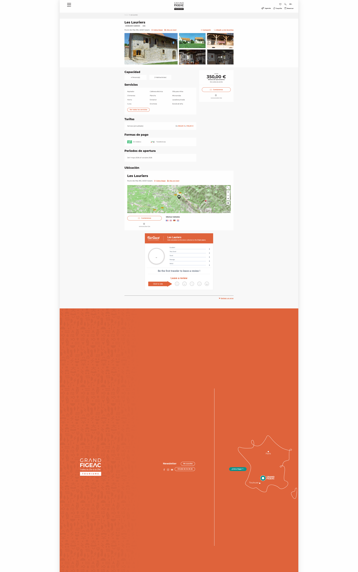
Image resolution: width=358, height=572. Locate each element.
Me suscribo (188, 464)
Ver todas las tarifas (216, 82)
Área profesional (48, 436)
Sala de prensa (50, 439)
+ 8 (220, 57)
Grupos (53, 433)
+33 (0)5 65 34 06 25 (185, 469)
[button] (285, 4)
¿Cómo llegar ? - (238, 469)
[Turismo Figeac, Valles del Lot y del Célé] (179, 7)
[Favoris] (280, 4)
